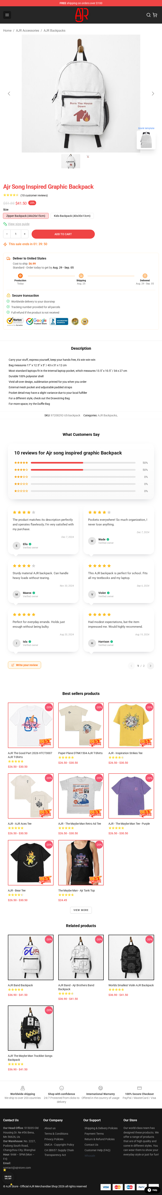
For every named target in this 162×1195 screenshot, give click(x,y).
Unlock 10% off (8, 1178)
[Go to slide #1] (70, 161)
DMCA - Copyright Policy (59, 1144)
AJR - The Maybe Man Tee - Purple (129, 823)
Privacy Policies (53, 1139)
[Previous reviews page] (131, 665)
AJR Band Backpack (20, 985)
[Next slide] (153, 93)
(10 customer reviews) (34, 195)
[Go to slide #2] (91, 161)
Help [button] (155, 1190)
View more (81, 910)
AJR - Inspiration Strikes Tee (125, 753)
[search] (148, 15)
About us (50, 1128)
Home (7, 30)
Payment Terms (94, 1133)
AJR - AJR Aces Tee (19, 823)
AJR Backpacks (54, 30)
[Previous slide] (9, 93)
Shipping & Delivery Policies (101, 1128)
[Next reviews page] (150, 665)
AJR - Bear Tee (16, 890)
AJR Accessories (27, 30)
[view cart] (155, 15)
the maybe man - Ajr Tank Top (76, 890)
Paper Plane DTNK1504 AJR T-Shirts (80, 753)
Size (5, 209)
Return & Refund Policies (100, 1139)
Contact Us (91, 1144)
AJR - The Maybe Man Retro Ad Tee (79, 823)
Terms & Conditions (56, 1133)
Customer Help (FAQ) (97, 1150)
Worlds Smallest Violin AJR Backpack (131, 985)
